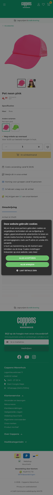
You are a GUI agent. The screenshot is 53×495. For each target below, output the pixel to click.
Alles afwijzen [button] (27, 264)
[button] (26, 270)
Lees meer (33, 252)
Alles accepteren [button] (27, 258)
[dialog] (26, 247)
